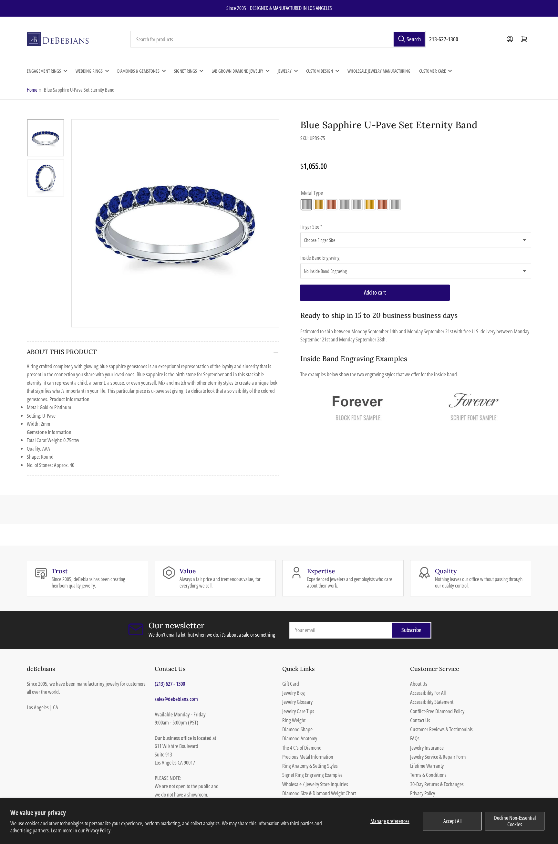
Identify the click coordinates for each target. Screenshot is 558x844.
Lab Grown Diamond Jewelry (237, 71)
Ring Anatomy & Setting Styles (310, 765)
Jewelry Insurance (427, 747)
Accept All (452, 821)
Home (32, 89)
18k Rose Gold (382, 205)
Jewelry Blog (293, 692)
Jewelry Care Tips (298, 711)
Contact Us (420, 720)
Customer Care (432, 71)
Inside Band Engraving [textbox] (319, 257)
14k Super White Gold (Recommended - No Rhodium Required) (344, 205)
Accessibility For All (428, 692)
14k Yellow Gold (319, 205)
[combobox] (278, 39)
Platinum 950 (395, 205)
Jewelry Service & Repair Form (438, 756)
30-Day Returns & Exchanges (437, 784)
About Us (418, 683)
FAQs (414, 738)
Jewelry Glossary (297, 701)
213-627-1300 (443, 39)
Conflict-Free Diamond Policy (437, 711)
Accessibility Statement (431, 701)
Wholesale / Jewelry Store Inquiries (315, 784)
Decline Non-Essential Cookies (515, 821)
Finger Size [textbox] (311, 226)
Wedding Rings (89, 71)
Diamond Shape (297, 729)
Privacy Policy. (99, 830)
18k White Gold (357, 205)
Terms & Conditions (428, 774)
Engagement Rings (44, 71)
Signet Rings (185, 71)
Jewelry (285, 71)
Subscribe (411, 630)
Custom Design (319, 71)
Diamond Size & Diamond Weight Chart (319, 793)
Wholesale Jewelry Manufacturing (378, 71)
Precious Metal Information (307, 756)
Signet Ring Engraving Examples (312, 774)
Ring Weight (293, 720)
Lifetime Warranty (427, 765)
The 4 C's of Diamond (302, 747)
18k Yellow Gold (370, 205)
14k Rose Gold (332, 205)
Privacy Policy (422, 793)
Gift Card (290, 683)
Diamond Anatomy (299, 738)
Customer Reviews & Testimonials (441, 729)
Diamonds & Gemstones (138, 71)
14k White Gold (306, 205)
